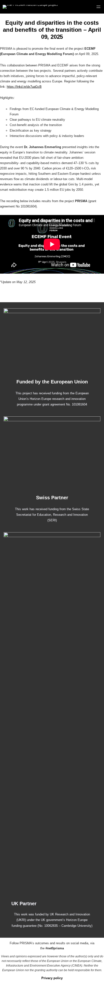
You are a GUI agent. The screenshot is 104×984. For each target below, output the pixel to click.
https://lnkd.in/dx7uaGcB (24, 86)
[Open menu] (98, 7)
